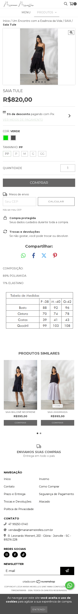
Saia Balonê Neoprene (20, 412)
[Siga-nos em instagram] (6, 554)
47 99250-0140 (18, 524)
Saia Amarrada (58, 412)
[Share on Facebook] (33, 255)
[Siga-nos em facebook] (15, 554)
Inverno (44, 479)
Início (6, 21)
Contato (9, 486)
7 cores (57, 406)
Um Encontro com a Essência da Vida (37, 21)
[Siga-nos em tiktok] (23, 554)
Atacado (44, 501)
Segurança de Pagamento (56, 494)
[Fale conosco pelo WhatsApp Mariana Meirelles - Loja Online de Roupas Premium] (69, 585)
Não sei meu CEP (12, 209)
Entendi (39, 609)
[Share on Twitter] (44, 255)
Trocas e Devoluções (17, 501)
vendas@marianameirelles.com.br (30, 530)
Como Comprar (49, 486)
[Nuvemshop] (39, 583)
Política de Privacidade (19, 509)
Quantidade (12, 168)
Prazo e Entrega (14, 494)
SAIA (68, 21)
